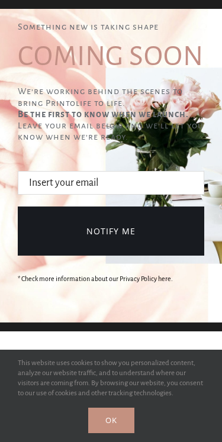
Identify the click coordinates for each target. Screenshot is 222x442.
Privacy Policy (138, 278)
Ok (111, 420)
